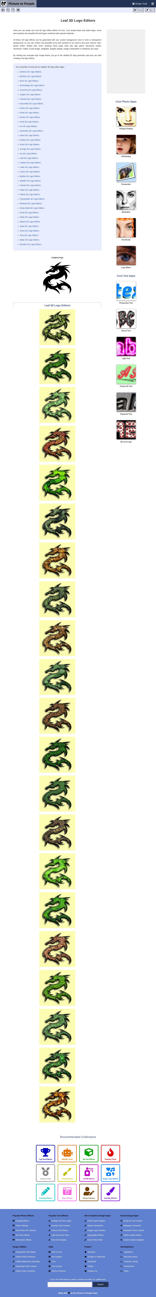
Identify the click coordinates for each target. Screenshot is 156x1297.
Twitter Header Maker (131, 1235)
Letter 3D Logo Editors (29, 167)
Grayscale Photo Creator (26, 1266)
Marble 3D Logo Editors (30, 176)
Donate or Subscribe (96, 1257)
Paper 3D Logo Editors (29, 190)
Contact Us (92, 1271)
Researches (128, 1266)
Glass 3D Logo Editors (29, 135)
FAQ (53, 1261)
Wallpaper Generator (131, 1226)
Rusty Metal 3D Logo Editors (32, 208)
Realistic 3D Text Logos (60, 1221)
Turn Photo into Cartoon (25, 1230)
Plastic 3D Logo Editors (30, 194)
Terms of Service (58, 1271)
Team (126, 1271)
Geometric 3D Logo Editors (31, 131)
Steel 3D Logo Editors (29, 226)
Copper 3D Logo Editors (30, 94)
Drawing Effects (22, 1221)
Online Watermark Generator (27, 1261)
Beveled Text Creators (60, 1226)
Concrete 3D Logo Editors (31, 90)
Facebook (91, 1261)
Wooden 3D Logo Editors (30, 244)
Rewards (91, 1252)
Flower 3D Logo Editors (30, 117)
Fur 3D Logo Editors (28, 126)
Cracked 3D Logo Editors (30, 99)
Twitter (90, 1266)
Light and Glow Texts (59, 1235)
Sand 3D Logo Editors (29, 213)
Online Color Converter (25, 1271)
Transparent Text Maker (25, 1252)
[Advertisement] (126, 61)
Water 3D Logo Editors (29, 240)
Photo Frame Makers (95, 1221)
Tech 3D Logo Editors (29, 235)
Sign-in (151, 10)
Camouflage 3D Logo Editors (32, 85)
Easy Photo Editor (94, 1240)
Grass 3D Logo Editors (29, 144)
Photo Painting (21, 1226)
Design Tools (141, 4)
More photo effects (23, 1240)
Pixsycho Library (130, 1261)
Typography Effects (95, 1235)
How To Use (56, 1252)
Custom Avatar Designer (133, 1240)
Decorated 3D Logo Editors (31, 104)
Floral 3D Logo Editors (29, 113)
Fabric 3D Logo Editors (29, 108)
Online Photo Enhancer (25, 1257)
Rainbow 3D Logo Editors (30, 203)
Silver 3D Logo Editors (29, 217)
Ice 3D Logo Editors (28, 154)
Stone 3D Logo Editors (29, 231)
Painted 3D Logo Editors (30, 185)
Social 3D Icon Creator (132, 1221)
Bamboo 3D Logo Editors (30, 76)
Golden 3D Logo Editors (30, 140)
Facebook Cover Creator (133, 1230)
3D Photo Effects (22, 1235)
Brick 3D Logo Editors (29, 81)
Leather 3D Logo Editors (30, 163)
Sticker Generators (94, 1226)
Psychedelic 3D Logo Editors (32, 199)
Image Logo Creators (95, 1230)
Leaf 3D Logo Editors (29, 158)
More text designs (58, 1240)
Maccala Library (130, 1257)
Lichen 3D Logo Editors (30, 172)
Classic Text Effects (59, 1230)
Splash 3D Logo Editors (30, 222)
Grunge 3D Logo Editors (30, 149)
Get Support (56, 1257)
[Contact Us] (18, 10)
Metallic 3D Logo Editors (30, 181)
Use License (56, 1266)
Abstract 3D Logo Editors (30, 72)
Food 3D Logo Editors (29, 122)
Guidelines (128, 1252)
